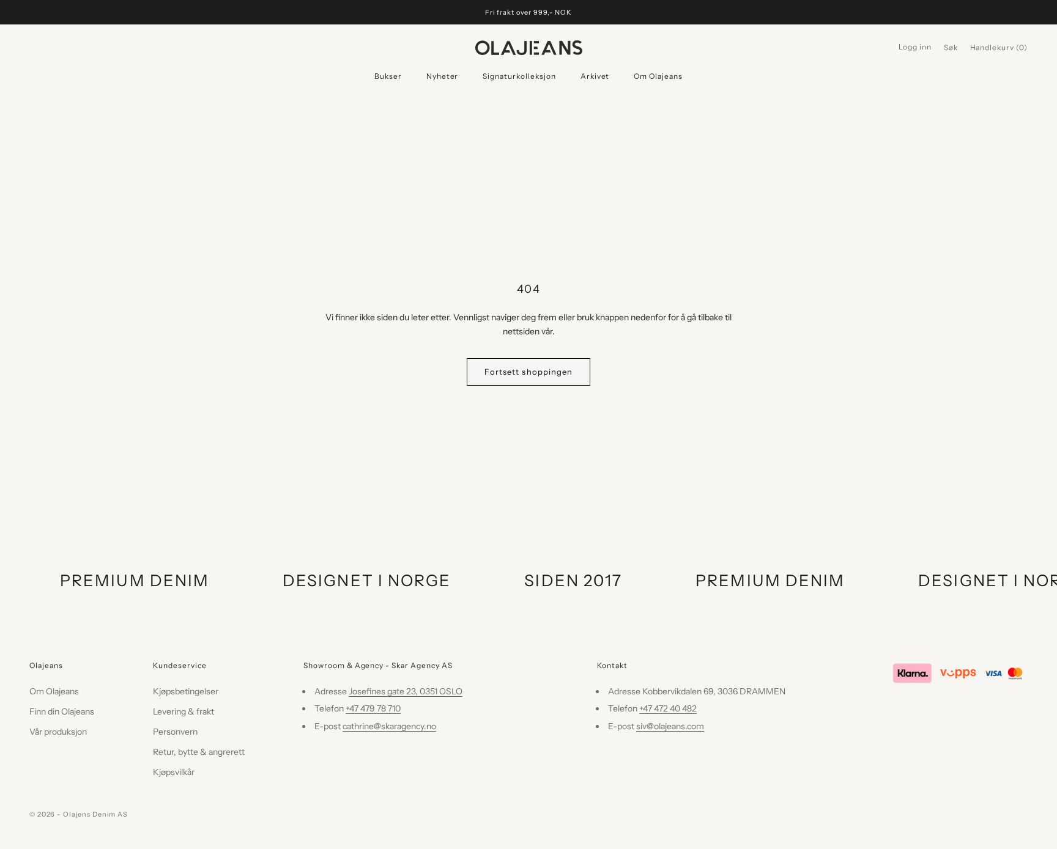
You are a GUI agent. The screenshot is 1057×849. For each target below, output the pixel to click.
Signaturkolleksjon (519, 76)
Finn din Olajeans (61, 711)
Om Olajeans (658, 76)
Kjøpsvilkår (174, 771)
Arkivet (595, 76)
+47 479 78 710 (373, 708)
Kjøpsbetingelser (185, 691)
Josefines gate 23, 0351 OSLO (405, 691)
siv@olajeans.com (670, 726)
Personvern (175, 731)
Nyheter (442, 76)
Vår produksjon (58, 731)
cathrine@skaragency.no (389, 726)
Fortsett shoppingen (528, 372)
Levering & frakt (183, 711)
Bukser (388, 76)
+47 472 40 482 (668, 708)
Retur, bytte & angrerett (199, 751)
